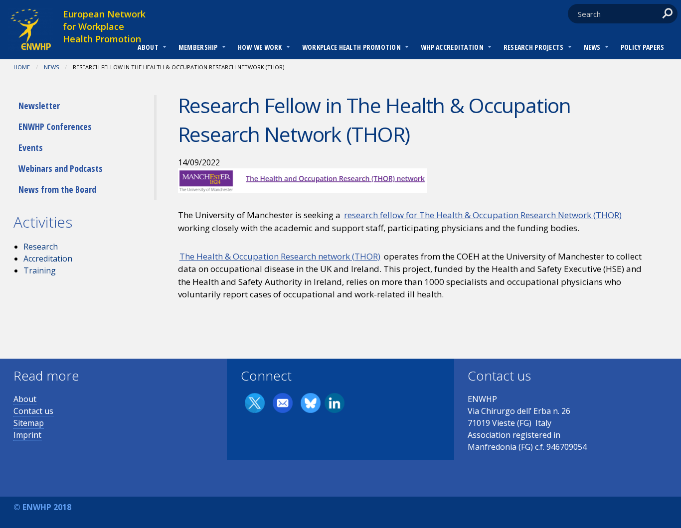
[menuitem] (148, 48)
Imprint (27, 434)
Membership (198, 47)
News (592, 47)
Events (30, 147)
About (148, 47)
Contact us (33, 410)
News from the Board (57, 189)
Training (39, 270)
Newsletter (39, 106)
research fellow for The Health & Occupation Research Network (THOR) (483, 215)
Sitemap (28, 422)
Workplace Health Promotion (351, 47)
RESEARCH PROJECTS (534, 47)
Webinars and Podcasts (60, 168)
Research (40, 246)
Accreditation (47, 258)
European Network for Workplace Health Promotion (104, 26)
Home (21, 67)
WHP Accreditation (452, 47)
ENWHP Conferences (55, 126)
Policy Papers (643, 47)
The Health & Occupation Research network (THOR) (279, 256)
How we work (260, 47)
